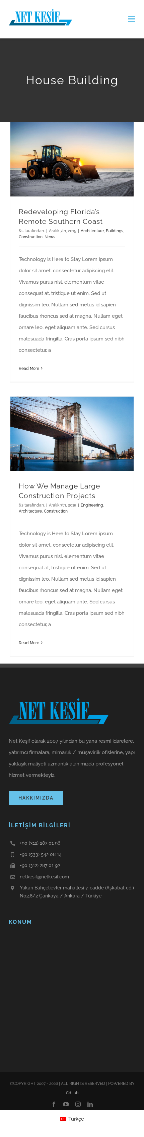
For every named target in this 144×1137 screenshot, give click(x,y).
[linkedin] (90, 1104)
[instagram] (78, 1104)
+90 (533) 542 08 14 (41, 854)
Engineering (92, 505)
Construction (31, 237)
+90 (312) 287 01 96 (40, 843)
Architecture (92, 231)
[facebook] (54, 1104)
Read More (29, 368)
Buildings (114, 231)
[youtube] (66, 1104)
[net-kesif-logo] (40, 9)
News (50, 237)
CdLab (72, 1093)
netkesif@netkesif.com (44, 876)
